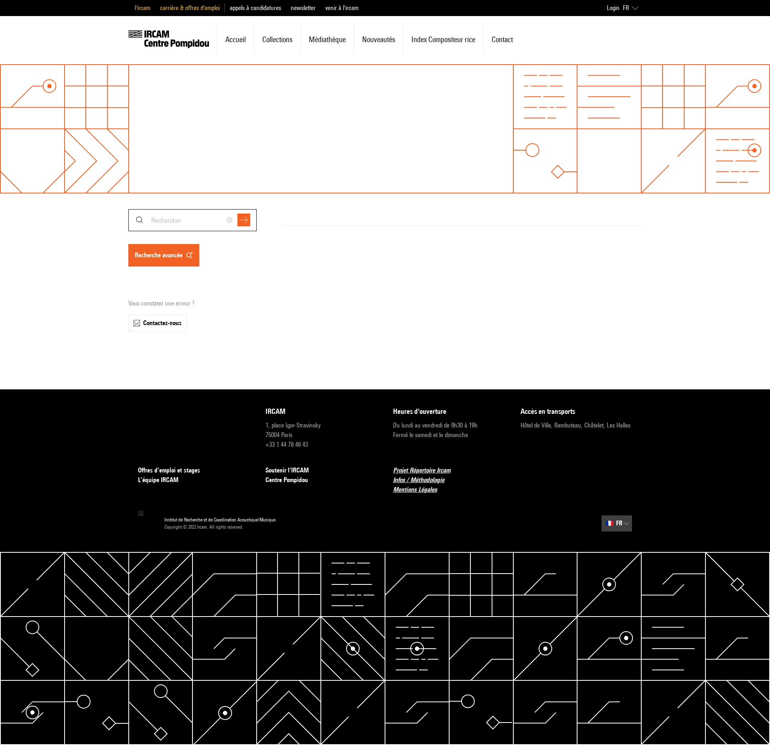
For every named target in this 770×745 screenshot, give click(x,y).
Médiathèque (327, 39)
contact (502, 39)
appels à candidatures (255, 8)
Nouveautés (378, 39)
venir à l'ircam (342, 8)
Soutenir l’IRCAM (287, 470)
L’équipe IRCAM (158, 480)
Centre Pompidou (286, 480)
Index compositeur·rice (443, 39)
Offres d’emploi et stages (169, 470)
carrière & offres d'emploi (190, 8)
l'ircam (142, 8)
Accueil (235, 39)
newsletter (303, 8)
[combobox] (192, 220)
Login (613, 8)
